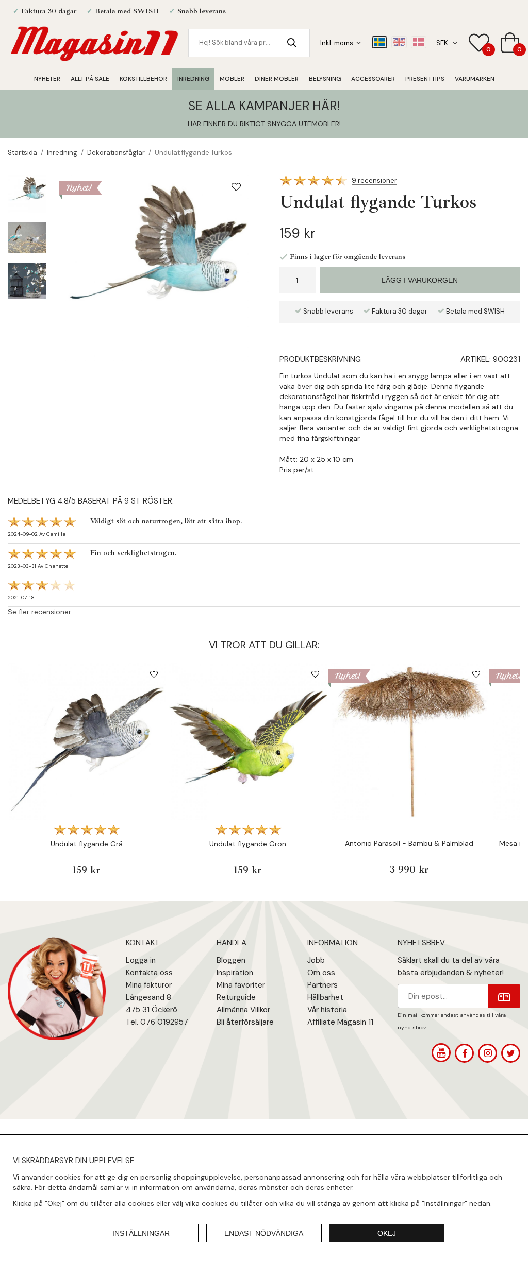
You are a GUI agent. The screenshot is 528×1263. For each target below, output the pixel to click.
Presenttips (424, 79)
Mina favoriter (241, 985)
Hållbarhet (325, 997)
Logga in (141, 960)
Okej (386, 1233)
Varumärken (474, 79)
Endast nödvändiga (263, 1233)
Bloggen (231, 960)
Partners (322, 985)
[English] (399, 42)
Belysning (325, 79)
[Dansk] (418, 42)
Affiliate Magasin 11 (340, 1022)
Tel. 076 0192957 (157, 1022)
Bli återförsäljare (245, 1022)
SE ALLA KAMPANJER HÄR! (264, 106)
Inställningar (141, 1233)
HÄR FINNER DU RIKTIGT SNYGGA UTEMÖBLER (263, 123)
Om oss (321, 972)
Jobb (316, 960)
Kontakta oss (149, 972)
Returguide (236, 997)
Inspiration (235, 972)
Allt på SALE (90, 79)
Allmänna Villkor (243, 1010)
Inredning (193, 79)
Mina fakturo (147, 985)
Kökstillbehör (143, 79)
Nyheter (47, 79)
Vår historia (327, 1010)
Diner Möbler (277, 79)
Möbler (232, 79)
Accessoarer (373, 79)
